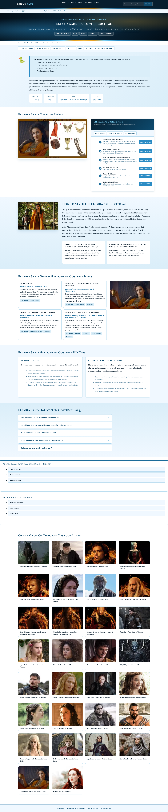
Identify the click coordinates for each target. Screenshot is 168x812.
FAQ (79, 48)
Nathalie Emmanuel (17, 503)
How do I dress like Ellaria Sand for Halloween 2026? (65, 417)
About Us (60, 808)
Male (73, 3)
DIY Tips (71, 48)
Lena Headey (14, 508)
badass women (62, 34)
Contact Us (93, 808)
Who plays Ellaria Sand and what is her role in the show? (65, 440)
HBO (75, 34)
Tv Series (26, 43)
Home (20, 43)
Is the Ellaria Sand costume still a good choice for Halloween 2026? (65, 425)
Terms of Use (106, 808)
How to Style (43, 48)
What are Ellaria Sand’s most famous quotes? (65, 432)
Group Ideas (58, 48)
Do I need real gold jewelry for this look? (65, 447)
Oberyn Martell (15, 469)
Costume (24, 4)
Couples (88, 3)
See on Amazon (145, 142)
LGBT (83, 34)
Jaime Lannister (15, 475)
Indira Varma (106, 34)
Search (148, 4)
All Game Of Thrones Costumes (99, 48)
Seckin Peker (64, 11)
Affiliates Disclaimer (76, 808)
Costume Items (26, 48)
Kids (80, 3)
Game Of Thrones (36, 43)
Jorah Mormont (15, 480)
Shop (97, 3)
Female (65, 3)
